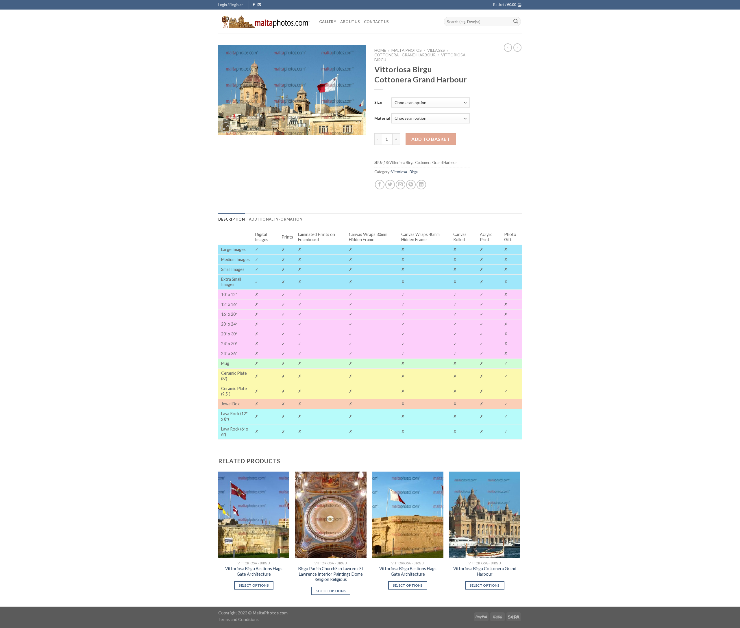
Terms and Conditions (238, 619)
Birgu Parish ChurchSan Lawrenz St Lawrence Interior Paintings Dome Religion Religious (330, 574)
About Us (350, 21)
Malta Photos (406, 50)
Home (380, 50)
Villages (436, 50)
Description (231, 219)
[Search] (516, 22)
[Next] (520, 538)
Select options (254, 585)
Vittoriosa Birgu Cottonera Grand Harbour (484, 571)
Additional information (276, 219)
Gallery (327, 21)
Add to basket (430, 139)
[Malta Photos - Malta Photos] (264, 21)
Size (378, 102)
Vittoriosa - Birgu (404, 171)
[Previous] (218, 538)
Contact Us (376, 21)
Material (382, 118)
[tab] (231, 219)
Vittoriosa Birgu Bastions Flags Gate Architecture (253, 571)
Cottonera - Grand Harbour (405, 55)
